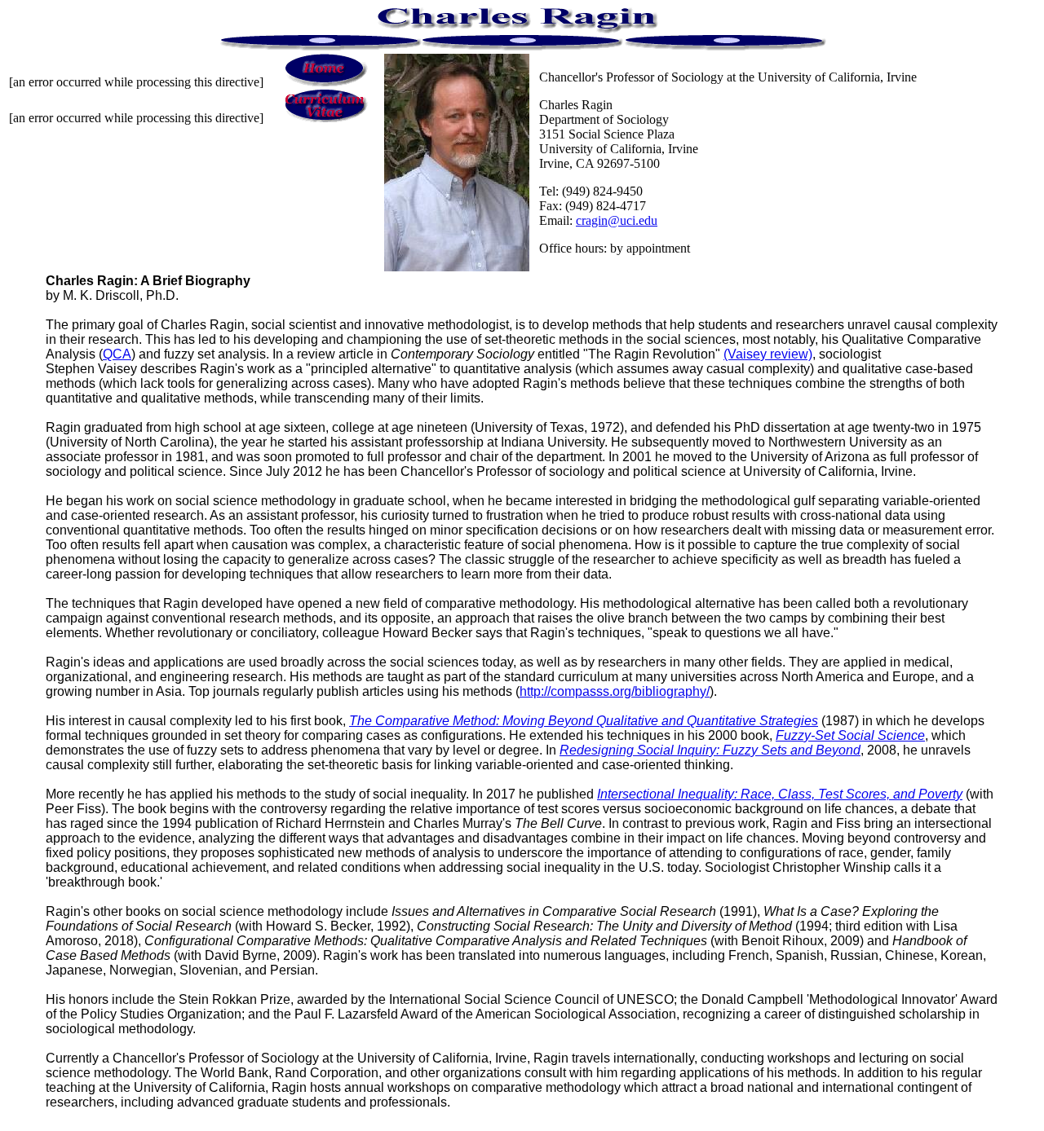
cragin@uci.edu (616, 220)
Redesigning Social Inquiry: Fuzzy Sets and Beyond (710, 750)
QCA (117, 354)
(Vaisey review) (767, 354)
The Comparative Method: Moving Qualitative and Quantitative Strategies (583, 721)
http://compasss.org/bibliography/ (615, 691)
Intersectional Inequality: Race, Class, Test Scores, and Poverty (779, 794)
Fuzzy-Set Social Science (850, 735)
